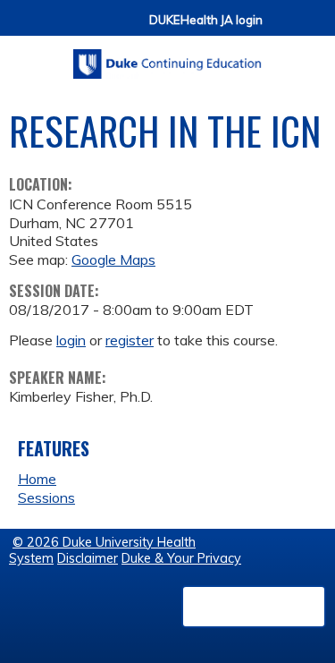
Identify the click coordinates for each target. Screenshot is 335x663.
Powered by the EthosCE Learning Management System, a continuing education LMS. (253, 606)
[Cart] (283, 28)
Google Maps (113, 259)
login (71, 340)
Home (37, 479)
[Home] (167, 58)
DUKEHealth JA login (206, 20)
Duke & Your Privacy (181, 558)
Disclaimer (87, 558)
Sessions (46, 497)
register (129, 340)
